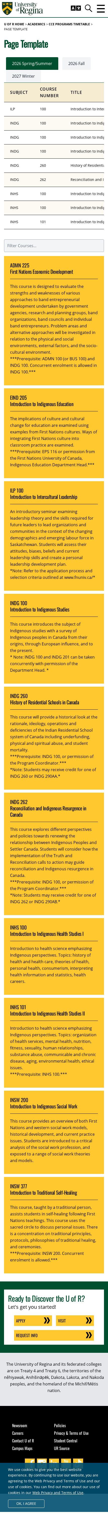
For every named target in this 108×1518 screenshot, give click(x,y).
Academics (36, 24)
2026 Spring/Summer (32, 63)
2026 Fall (76, 63)
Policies (60, 1425)
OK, (26, 1503)
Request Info (27, 1335)
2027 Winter (23, 76)
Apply (20, 1321)
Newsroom (19, 1425)
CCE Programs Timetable (69, 24)
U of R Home (14, 24)
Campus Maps (22, 1448)
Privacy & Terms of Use (71, 1433)
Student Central (65, 1441)
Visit (62, 1321)
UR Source (62, 1448)
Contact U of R (23, 1441)
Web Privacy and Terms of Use (57, 1492)
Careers (17, 1433)
